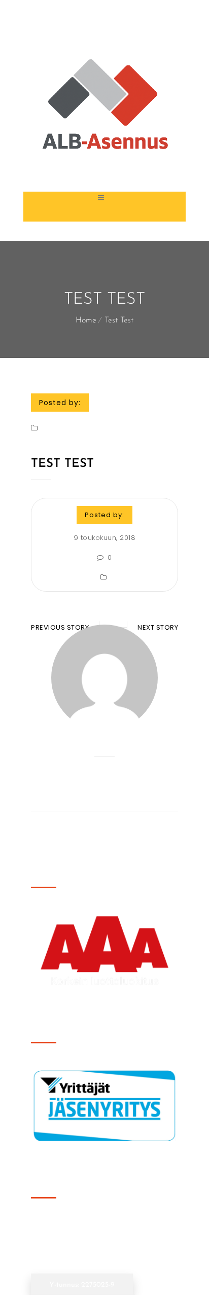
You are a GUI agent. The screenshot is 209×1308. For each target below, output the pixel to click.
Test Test (62, 464)
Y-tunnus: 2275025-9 (82, 1285)
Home (86, 320)
